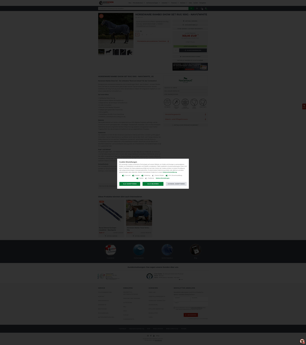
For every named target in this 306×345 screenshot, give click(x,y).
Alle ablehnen (153, 184)
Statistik (137, 175)
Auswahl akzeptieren (176, 184)
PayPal (141, 178)
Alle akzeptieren (130, 184)
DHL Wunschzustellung (175, 175)
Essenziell (127, 175)
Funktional (151, 178)
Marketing (147, 175)
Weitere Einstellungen (162, 178)
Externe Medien (159, 175)
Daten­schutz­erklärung (170, 172)
